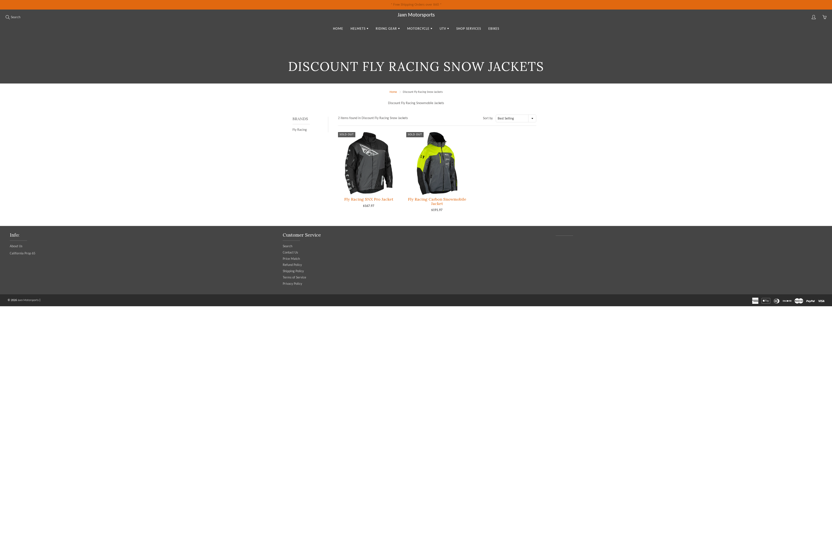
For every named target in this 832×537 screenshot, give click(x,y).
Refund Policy (292, 265)
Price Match (291, 259)
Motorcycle (419, 29)
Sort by (488, 118)
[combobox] (516, 118)
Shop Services (468, 29)
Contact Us (290, 252)
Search (287, 246)
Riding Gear (387, 29)
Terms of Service (294, 277)
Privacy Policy (292, 284)
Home (338, 29)
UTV (443, 29)
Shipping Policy (293, 271)
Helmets (359, 29)
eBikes (493, 29)
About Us (16, 246)
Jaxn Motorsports (416, 15)
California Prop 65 (22, 253)
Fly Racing (299, 130)
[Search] (7, 17)
